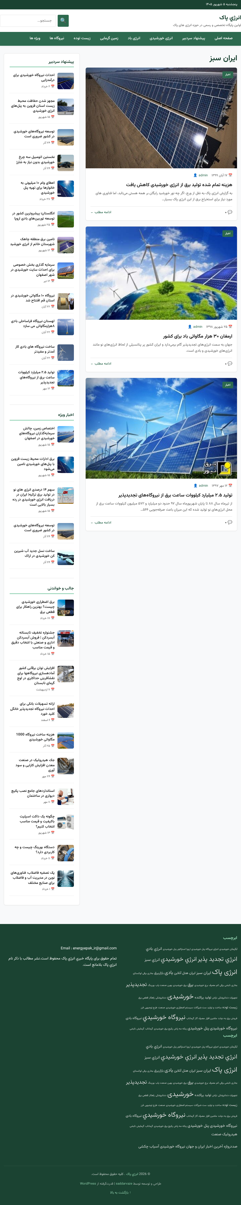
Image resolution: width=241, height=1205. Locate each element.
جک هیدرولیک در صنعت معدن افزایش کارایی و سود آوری (35, 765)
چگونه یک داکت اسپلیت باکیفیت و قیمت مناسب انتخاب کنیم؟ (37, 821)
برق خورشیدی (180, 985)
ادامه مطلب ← (100, 212)
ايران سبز (203, 973)
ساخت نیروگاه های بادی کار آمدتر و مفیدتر (35, 349)
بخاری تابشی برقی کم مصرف (223, 985)
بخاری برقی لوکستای (143, 973)
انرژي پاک (230, 17)
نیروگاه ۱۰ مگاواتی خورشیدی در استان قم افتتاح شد (33, 298)
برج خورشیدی (201, 985)
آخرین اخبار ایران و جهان (204, 1147)
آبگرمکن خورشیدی (228, 949)
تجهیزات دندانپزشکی (227, 998)
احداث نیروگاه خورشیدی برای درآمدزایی (34, 77)
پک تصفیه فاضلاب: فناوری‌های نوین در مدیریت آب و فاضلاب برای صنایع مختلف (33, 878)
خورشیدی (180, 996)
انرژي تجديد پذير (217, 959)
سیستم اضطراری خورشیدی (179, 1008)
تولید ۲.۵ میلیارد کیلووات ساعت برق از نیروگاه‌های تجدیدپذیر (175, 495)
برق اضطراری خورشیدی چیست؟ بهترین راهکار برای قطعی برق (35, 607)
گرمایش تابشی (137, 1029)
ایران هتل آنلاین (184, 973)
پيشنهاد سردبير (193, 38)
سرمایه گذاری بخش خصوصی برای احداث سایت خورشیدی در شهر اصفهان (33, 270)
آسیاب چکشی (148, 1147)
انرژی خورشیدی (161, 38)
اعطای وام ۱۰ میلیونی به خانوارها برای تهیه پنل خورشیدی (38, 188)
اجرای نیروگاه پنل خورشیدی (204, 949)
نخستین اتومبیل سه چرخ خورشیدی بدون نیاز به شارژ (35, 159)
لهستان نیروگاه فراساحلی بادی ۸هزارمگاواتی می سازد (33, 323)
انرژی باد (134, 38)
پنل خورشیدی (198, 1028)
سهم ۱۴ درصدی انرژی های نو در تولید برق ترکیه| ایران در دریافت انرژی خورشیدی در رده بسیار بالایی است (33, 497)
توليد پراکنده (203, 997)
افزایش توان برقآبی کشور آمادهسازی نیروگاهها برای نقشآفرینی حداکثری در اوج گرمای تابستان (36, 675)
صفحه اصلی (224, 38)
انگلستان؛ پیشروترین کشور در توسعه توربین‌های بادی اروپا (33, 216)
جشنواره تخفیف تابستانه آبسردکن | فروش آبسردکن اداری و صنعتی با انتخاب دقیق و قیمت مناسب (33, 640)
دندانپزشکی (161, 998)
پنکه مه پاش (180, 1029)
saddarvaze (124, 1183)
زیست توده (82, 38)
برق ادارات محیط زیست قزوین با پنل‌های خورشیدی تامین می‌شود (33, 464)
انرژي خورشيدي (179, 959)
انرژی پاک (224, 972)
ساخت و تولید (214, 1008)
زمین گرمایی (109, 38)
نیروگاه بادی (134, 1018)
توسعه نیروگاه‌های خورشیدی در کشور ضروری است (34, 134)
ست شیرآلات (200, 1008)
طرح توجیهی (151, 1008)
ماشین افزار (211, 1018)
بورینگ (151, 985)
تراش (214, 998)
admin (203, 175)
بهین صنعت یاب (164, 985)
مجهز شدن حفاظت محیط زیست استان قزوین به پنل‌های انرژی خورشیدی (33, 106)
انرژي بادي (154, 949)
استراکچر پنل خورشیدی (174, 949)
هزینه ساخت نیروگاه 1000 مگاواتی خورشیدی (35, 737)
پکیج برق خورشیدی (163, 1029)
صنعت (161, 1008)
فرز (142, 1008)
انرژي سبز (152, 960)
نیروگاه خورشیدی (223, 1028)
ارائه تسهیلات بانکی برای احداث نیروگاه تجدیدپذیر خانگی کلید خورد (32, 709)
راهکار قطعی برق (146, 998)
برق (190, 984)
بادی (169, 973)
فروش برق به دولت (227, 1018)
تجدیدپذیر (136, 985)
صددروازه (230, 1147)
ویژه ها (35, 38)
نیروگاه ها (57, 38)
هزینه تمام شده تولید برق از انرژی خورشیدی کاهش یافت (179, 185)
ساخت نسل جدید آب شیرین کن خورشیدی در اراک (34, 553)
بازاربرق (159, 973)
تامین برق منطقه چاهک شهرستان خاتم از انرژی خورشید (32, 241)
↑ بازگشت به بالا (120, 1192)
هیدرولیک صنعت (224, 1134)
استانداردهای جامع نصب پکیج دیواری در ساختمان (33, 793)
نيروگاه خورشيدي (164, 1018)
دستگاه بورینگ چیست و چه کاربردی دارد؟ (35, 849)
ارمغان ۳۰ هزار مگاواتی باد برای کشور (197, 336)
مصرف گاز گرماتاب (195, 1018)
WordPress (88, 1183)
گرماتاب (149, 1029)
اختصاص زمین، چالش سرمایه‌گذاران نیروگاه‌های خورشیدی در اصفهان (37, 433)
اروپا (188, 949)
